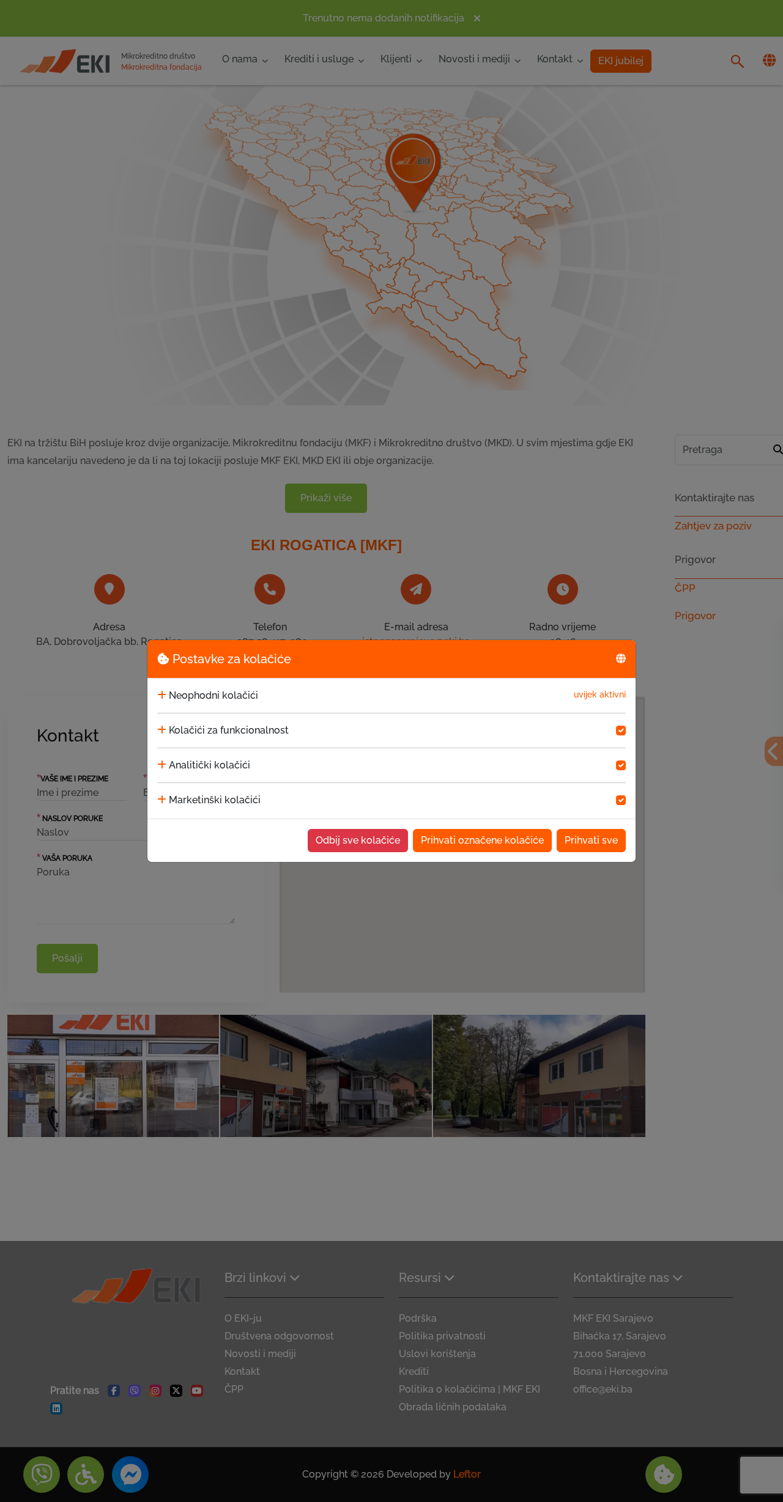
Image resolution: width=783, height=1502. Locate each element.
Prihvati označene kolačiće (482, 840)
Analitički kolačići (209, 765)
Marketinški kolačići (215, 800)
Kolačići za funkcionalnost (229, 730)
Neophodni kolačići (213, 695)
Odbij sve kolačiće (358, 840)
